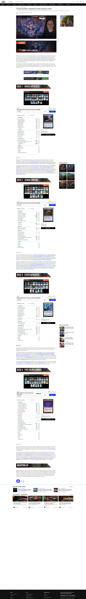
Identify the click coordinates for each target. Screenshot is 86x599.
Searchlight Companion (21, 314)
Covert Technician (20, 118)
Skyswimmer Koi (20, 125)
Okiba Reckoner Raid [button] (40, 353)
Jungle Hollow (20, 434)
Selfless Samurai (20, 218)
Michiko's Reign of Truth (21, 330)
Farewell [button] (35, 254)
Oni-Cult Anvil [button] (42, 162)
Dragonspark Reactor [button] (51, 163)
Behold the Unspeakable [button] (38, 256)
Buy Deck (52, 111)
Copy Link (54, 108)
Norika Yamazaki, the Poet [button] (40, 264)
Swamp (19, 151)
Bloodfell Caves (20, 146)
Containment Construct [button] (24, 359)
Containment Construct (21, 307)
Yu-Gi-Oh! (8, 4)
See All (71, 486)
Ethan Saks (19, 12)
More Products (60, 4)
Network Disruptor (20, 123)
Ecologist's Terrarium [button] (20, 172)
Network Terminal (20, 420)
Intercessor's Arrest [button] (23, 265)
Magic (2, 4)
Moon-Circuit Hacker (21, 309)
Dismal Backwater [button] (49, 171)
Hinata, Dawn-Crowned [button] (47, 259)
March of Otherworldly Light (22, 227)
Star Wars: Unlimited (43, 4)
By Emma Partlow (62, 187)
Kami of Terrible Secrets (21, 308)
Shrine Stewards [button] (33, 265)
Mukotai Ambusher (20, 122)
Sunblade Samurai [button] (41, 362)
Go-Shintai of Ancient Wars (22, 213)
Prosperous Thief (20, 124)
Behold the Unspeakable (21, 140)
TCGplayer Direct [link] (28, 595)
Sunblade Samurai (20, 315)
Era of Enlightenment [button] (43, 267)
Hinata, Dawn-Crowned (21, 215)
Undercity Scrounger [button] (45, 169)
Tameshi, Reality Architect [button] (41, 254)
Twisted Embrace (20, 143)
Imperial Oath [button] (47, 256)
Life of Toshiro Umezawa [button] (45, 166)
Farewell (19, 223)
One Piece (29, 4)
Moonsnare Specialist (21, 121)
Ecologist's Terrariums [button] (45, 258)
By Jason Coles (62, 179)
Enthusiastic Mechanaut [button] (34, 162)
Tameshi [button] (32, 264)
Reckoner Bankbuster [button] (52, 254)
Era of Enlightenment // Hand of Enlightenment (25, 237)
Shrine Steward (20, 219)
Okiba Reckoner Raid (21, 331)
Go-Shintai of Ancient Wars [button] (37, 259)
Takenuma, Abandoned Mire (22, 152)
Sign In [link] (78, 1)
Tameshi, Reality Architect (22, 220)
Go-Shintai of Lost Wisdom (22, 214)
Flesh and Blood (52, 4)
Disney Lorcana (22, 4)
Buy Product (48, 134)
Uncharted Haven (20, 340)
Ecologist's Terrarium (21, 132)
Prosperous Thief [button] (36, 169)
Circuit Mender (20, 212)
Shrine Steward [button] (53, 449)
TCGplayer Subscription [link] (29, 597)
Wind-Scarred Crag (21, 247)
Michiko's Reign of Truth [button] (44, 354)
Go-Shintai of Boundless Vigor (22, 404)
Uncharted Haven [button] (28, 362)
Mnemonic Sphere (20, 133)
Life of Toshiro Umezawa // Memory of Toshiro (25, 141)
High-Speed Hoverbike (21, 322)
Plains (19, 245)
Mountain (19, 150)
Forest (19, 432)
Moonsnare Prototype (21, 134)
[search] (48, 1)
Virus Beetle (20, 128)
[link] (3, 2)
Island (19, 242)
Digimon (35, 4)
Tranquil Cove (20, 246)
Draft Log (18, 345)
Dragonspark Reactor (21, 131)
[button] (73, 2)
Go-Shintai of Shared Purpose (22, 408)
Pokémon (14, 4)
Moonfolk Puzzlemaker (21, 411)
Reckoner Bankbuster (21, 233)
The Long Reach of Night (21, 142)
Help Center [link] (45, 595)
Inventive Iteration (20, 328)
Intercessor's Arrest (21, 238)
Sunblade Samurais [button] (29, 357)
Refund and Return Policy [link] (47, 597)
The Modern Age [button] (36, 267)
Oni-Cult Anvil (20, 137)
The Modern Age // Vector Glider (23, 239)
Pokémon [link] (11, 597)
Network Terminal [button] (30, 454)
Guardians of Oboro (21, 409)
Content (67, 4)
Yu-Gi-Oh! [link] (11, 595)
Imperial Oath (20, 224)
